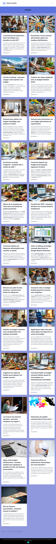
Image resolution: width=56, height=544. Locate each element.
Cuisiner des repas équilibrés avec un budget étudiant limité (42, 79)
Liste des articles (10, 531)
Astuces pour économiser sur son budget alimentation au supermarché (42, 121)
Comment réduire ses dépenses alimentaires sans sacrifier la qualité (13, 248)
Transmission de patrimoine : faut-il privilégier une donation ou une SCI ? (14, 38)
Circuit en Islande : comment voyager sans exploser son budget (13, 79)
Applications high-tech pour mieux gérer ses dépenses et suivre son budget (42, 332)
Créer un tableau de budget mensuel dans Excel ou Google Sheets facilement (41, 248)
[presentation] (14, 24)
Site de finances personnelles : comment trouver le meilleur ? (12, 509)
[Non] (54, 541)
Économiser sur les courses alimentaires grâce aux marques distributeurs (41, 38)
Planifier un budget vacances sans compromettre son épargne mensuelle (14, 332)
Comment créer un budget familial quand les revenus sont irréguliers (41, 290)
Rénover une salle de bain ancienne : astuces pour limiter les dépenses (12, 290)
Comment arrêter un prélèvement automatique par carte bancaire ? (40, 462)
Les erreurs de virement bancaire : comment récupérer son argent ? (12, 419)
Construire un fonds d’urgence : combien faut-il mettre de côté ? (13, 164)
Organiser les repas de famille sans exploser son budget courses (12, 375)
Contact (3, 531)
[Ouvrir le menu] (52, 3)
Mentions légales (19, 531)
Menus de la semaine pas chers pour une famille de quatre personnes (12, 206)
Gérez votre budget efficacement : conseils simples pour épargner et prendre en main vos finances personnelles (14, 464)
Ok (28, 542)
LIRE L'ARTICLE (6, 52)
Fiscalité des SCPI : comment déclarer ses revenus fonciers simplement (42, 206)
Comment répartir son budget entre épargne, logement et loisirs (39, 164)
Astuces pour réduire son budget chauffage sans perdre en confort (12, 121)
